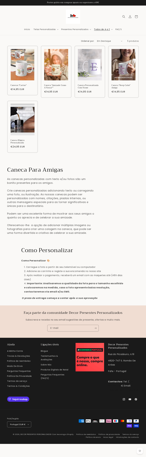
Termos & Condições (18, 386)
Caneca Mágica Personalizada (18, 141)
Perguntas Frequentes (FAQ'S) (52, 376)
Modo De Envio (15, 366)
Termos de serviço (17, 381)
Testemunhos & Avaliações (49, 358)
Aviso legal (108, 437)
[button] (46, 29)
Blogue (44, 351)
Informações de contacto (127, 437)
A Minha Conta (15, 351)
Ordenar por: (87, 41)
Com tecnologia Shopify (63, 434)
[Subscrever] (95, 328)
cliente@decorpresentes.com (126, 389)
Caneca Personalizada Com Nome (88, 86)
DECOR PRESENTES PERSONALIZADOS (36, 434)
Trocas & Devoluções (18, 356)
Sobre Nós (46, 364)
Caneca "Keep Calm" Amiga (120, 86)
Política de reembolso (19, 361)
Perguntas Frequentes (19, 371)
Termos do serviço (130, 434)
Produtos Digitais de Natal (54, 369)
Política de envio (93, 437)
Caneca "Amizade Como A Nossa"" (55, 86)
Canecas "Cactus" (19, 85)
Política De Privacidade (19, 376)
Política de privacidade (109, 434)
